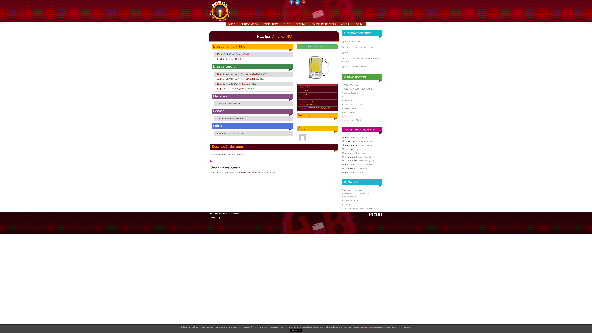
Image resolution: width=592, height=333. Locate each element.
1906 (360, 172)
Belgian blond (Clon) (365, 157)
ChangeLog (215, 218)
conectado (240, 172)
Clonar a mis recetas (317, 46)
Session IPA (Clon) (352, 93)
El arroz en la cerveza (353, 200)
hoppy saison (350, 112)
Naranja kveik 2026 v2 (353, 104)
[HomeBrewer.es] (220, 10)
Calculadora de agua (353, 190)
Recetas (301, 24)
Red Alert (348, 101)
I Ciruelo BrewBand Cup (355, 42)
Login (358, 24)
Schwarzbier (349, 116)
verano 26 (363, 137)
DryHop (347, 204)
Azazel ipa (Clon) (351, 108)
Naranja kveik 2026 (352, 120)
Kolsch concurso (365, 145)
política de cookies (367, 327)
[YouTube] (303, 3)
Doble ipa (360, 153)
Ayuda (345, 24)
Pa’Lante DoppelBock (364, 141)
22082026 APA (351, 85)
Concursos (270, 24)
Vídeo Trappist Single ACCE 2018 (359, 47)
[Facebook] (291, 3)
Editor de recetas (323, 24)
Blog (287, 24)
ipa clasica (348, 97)
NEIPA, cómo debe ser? (354, 53)
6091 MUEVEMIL (366, 165)
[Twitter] (297, 3)
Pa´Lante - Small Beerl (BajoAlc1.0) (359, 89)
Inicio (231, 24)
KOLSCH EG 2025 (360, 149)
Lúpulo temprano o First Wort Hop (359, 208)
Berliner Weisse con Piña (355, 67)
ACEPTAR (296, 330)
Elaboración (249, 24)
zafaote (311, 137)
